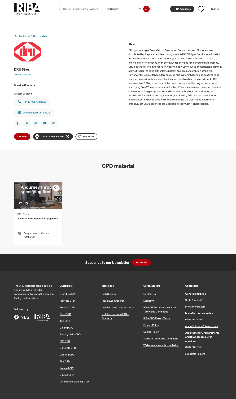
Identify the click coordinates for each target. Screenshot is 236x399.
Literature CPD (68, 294)
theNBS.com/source (113, 301)
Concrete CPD (68, 348)
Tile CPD (65, 321)
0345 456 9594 (194, 300)
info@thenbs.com (195, 307)
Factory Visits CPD (70, 334)
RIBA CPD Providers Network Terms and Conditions (159, 309)
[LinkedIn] (36, 123)
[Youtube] (45, 123)
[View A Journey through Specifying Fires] (38, 208)
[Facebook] (18, 123)
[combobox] (124, 9)
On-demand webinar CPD (74, 381)
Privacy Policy (151, 325)
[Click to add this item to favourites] (56, 188)
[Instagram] (54, 123)
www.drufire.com (22, 74)
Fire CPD (65, 361)
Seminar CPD (67, 307)
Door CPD (65, 314)
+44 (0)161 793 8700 (35, 102)
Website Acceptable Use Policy (161, 345)
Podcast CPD (67, 368)
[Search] (146, 9)
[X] (27, 123)
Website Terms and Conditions (160, 338)
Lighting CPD (67, 355)
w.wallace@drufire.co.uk (36, 112)
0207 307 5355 (193, 347)
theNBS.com (109, 294)
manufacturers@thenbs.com (201, 326)
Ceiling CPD (66, 328)
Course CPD (67, 375)
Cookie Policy (151, 332)
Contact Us (149, 294)
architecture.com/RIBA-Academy (115, 316)
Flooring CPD (67, 301)
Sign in (215, 9)
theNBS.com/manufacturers (118, 307)
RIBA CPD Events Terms (156, 318)
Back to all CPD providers (33, 36)
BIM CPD (65, 341)
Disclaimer (149, 301)
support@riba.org (195, 354)
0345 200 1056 (194, 319)
